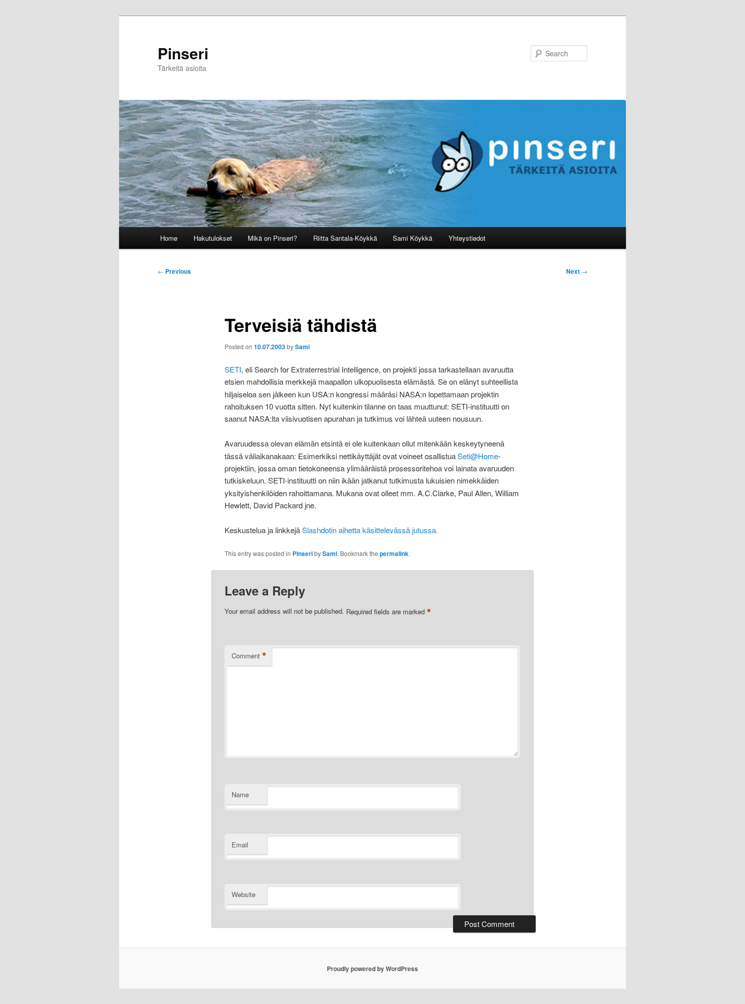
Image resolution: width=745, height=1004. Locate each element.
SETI (233, 369)
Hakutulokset (213, 238)
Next (576, 271)
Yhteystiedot (467, 238)
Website (243, 894)
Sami (302, 346)
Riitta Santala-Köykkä (345, 238)
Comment (249, 656)
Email (240, 844)
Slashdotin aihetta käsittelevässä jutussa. (370, 530)
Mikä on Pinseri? (272, 238)
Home (168, 238)
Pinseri (183, 53)
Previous (174, 271)
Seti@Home (478, 456)
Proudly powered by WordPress (372, 968)
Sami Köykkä (412, 238)
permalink (394, 553)
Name (240, 794)
